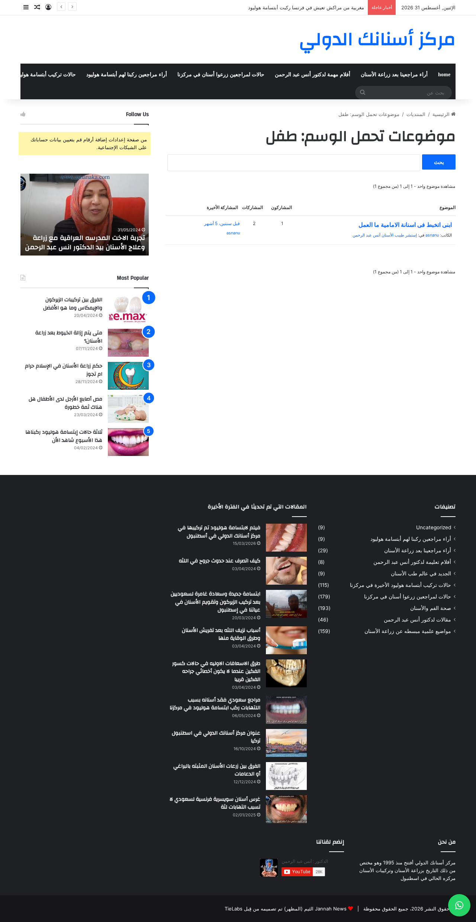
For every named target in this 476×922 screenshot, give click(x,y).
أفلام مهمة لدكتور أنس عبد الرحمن (312, 74)
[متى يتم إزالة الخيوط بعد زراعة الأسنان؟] (128, 343)
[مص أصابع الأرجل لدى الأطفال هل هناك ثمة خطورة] (128, 409)
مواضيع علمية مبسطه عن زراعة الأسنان (407, 631)
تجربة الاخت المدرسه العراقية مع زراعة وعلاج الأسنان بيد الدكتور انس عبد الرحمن (85, 242)
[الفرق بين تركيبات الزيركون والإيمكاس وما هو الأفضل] (128, 310)
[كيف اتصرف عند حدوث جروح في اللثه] (286, 571)
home (444, 74)
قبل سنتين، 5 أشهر (222, 223)
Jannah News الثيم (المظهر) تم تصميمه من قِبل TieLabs (286, 909)
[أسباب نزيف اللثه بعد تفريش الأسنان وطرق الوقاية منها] (286, 640)
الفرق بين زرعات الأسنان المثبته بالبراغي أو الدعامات (216, 770)
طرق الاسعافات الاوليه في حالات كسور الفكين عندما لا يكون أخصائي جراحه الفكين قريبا (216, 671)
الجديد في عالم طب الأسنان (421, 573)
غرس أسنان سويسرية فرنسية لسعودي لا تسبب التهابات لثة (215, 803)
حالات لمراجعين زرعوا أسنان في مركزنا (220, 74)
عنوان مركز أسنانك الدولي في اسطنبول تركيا (216, 737)
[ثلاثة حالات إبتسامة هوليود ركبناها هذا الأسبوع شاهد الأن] (128, 442)
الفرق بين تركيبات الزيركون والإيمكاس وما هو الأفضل (72, 304)
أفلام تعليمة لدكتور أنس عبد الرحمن (412, 562)
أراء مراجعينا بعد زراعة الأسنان (394, 74)
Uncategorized (433, 527)
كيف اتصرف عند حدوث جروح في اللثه (219, 561)
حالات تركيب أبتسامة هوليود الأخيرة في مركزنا (400, 585)
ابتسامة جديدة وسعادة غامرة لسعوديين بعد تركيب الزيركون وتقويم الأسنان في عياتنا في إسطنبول (215, 602)
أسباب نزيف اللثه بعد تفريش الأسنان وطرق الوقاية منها (221, 634)
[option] (84, 215)
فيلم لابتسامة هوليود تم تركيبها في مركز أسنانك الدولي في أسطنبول (219, 532)
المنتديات (415, 114)
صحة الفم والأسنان (430, 608)
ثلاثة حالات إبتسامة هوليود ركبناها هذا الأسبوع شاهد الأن (63, 436)
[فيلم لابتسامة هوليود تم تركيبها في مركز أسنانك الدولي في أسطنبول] (286, 538)
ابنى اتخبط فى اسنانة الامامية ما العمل (405, 224)
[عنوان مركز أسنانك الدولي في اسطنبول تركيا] (286, 743)
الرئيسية (441, 114)
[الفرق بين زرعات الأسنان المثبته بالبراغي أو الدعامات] (286, 776)
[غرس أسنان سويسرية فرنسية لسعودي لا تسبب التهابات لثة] (286, 809)
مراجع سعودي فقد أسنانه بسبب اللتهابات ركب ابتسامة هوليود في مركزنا (215, 704)
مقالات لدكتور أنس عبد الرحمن (417, 620)
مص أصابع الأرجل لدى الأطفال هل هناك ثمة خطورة (65, 403)
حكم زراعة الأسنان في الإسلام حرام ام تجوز (63, 370)
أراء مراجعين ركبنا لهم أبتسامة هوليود (126, 74)
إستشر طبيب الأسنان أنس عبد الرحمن (385, 235)
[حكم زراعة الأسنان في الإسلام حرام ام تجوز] (128, 376)
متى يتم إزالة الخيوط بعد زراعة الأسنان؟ (68, 337)
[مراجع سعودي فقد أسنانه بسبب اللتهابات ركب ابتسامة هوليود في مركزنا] (286, 710)
